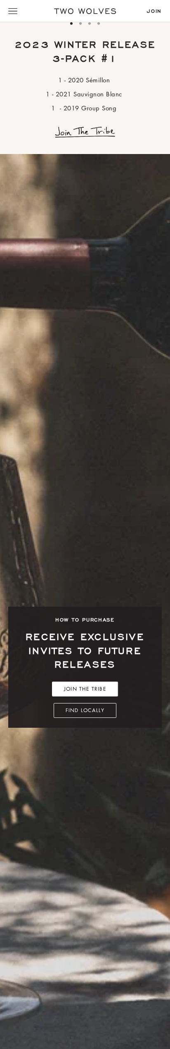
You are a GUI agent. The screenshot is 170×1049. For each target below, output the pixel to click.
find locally (85, 710)
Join (154, 11)
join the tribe (85, 688)
